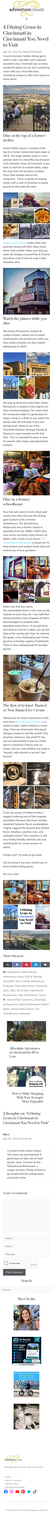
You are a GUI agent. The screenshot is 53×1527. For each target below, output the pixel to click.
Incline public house (22, 1009)
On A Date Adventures (30, 990)
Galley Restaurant (29, 1004)
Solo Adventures (28, 995)
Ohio (13, 990)
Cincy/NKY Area (12, 981)
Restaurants (10, 995)
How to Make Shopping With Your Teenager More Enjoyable (27, 1098)
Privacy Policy (12, 1484)
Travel (42, 995)
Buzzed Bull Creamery (29, 722)
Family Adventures (33, 981)
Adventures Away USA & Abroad (22, 976)
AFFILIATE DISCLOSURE (15, 1487)
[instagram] (6, 1492)
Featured (8, 986)
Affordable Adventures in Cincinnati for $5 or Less (25, 1052)
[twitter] (12, 1492)
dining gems (10, 1004)
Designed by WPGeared (38, 1510)
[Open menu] (26, 19)
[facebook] (17, 1492)
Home (8, 1477)
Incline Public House (14, 243)
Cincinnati (40, 999)
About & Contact (13, 1481)
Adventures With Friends (21, 972)
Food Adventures (25, 986)
